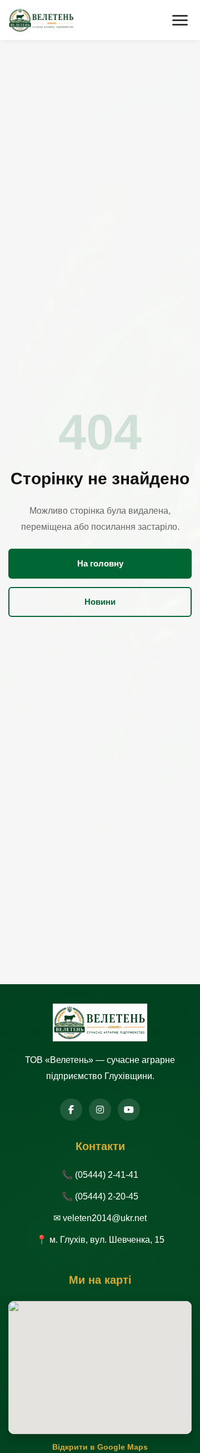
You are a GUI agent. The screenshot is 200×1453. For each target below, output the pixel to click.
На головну (100, 563)
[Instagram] (100, 1109)
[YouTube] (129, 1109)
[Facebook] (71, 1109)
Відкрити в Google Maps (100, 1446)
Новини (100, 601)
